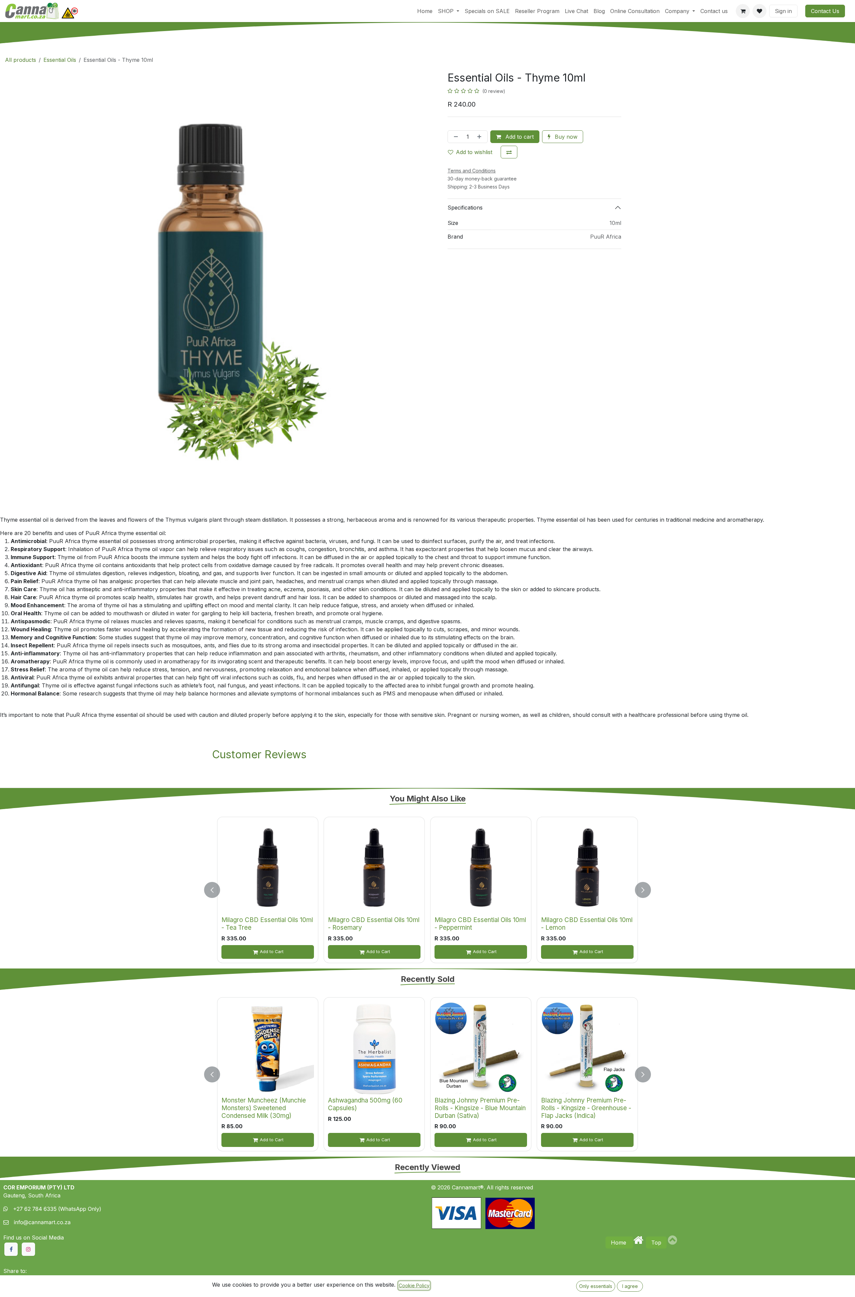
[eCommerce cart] (743, 11)
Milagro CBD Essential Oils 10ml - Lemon (587, 923)
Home (619, 1242)
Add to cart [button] (519, 136)
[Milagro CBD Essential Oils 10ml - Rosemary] (374, 867)
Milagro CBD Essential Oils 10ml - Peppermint (480, 923)
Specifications (465, 207)
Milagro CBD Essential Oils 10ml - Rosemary (373, 923)
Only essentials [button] (595, 1286)
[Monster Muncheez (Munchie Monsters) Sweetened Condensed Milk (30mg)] (267, 1048)
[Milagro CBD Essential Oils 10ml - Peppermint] (481, 867)
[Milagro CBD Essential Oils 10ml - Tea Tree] (267, 867)
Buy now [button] (565, 136)
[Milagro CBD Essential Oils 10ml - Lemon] (587, 867)
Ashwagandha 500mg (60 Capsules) (365, 1104)
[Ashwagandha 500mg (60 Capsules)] (374, 1048)
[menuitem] (424, 11)
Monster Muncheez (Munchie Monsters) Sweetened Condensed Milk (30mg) (263, 1107)
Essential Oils (59, 59)
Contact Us (825, 11)
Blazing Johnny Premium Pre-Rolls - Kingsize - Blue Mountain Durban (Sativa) (480, 1107)
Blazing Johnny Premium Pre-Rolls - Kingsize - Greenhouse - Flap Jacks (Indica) (586, 1107)
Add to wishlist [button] (474, 152)
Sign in (783, 11)
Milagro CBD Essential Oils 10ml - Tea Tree (267, 923)
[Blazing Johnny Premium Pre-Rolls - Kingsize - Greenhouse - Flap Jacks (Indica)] (587, 1048)
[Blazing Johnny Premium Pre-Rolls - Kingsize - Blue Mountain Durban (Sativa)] (481, 1048)
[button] (216, 889)
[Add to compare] (509, 152)
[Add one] (480, 137)
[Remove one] (454, 137)
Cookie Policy (414, 1285)
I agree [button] (630, 1286)
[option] (427, 889)
